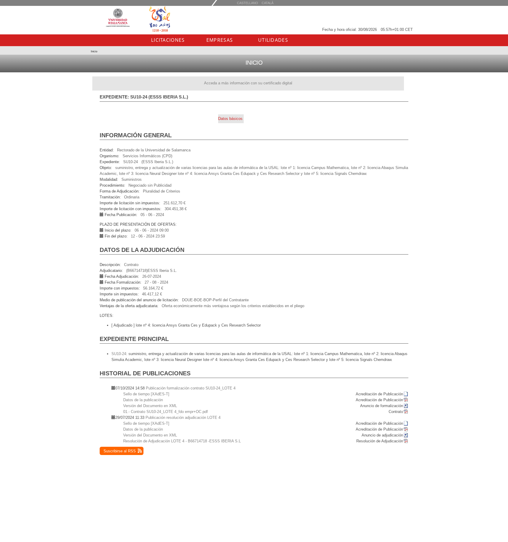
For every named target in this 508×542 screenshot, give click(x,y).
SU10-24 (118, 354)
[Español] (267, 3)
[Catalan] (247, 3)
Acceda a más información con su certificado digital (248, 83)
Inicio (94, 51)
